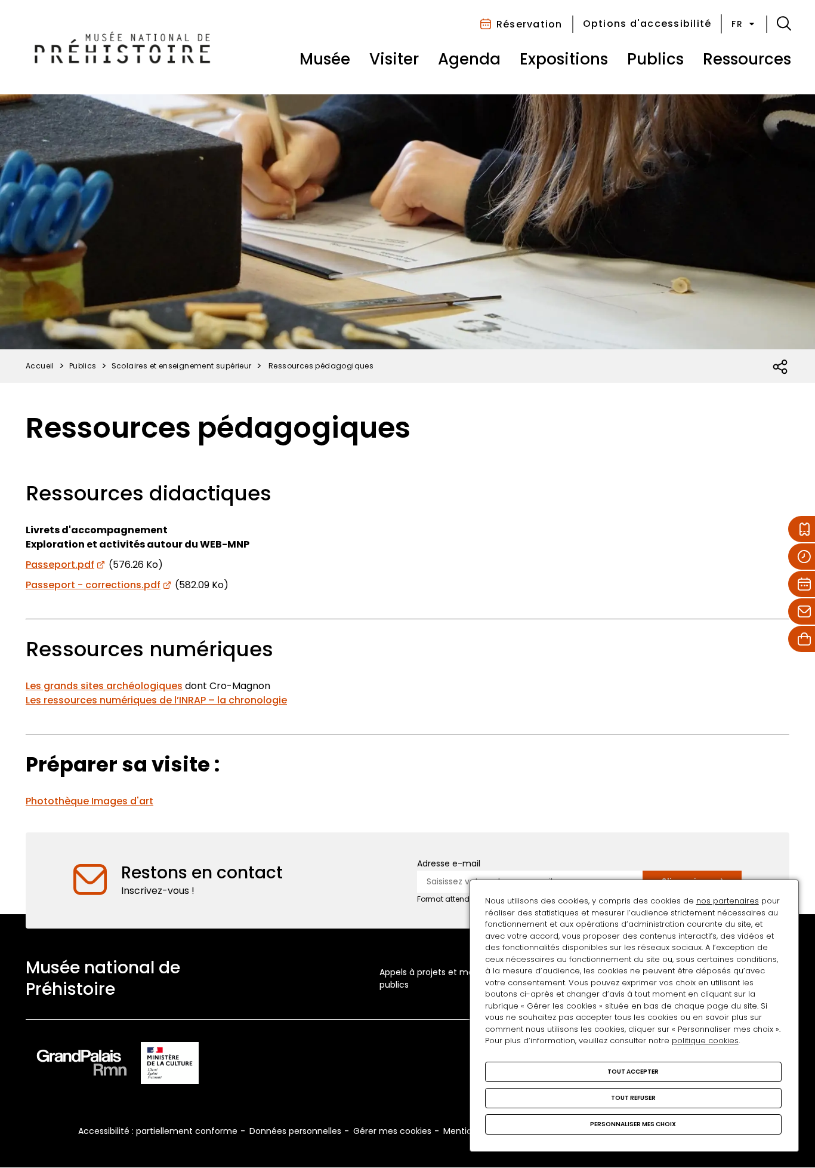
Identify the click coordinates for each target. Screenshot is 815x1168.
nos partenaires (727, 900)
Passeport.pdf (60, 564)
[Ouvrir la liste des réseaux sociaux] (781, 367)
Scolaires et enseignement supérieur (182, 366)
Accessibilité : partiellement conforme (157, 1131)
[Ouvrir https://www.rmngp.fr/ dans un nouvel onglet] (82, 1065)
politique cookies (705, 1040)
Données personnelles (295, 1131)
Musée (325, 59)
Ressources (747, 59)
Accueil (40, 366)
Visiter (394, 59)
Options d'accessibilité (647, 23)
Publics (655, 59)
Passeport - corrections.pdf (93, 585)
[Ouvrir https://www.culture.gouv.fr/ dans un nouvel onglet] (170, 1065)
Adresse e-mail (448, 863)
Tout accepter (633, 1071)
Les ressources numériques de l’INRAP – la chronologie (156, 700)
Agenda (469, 59)
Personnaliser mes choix (633, 1124)
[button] (784, 24)
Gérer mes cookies (392, 1131)
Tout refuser (633, 1097)
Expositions (564, 59)
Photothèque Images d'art (89, 801)
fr (737, 24)
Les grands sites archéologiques (104, 686)
